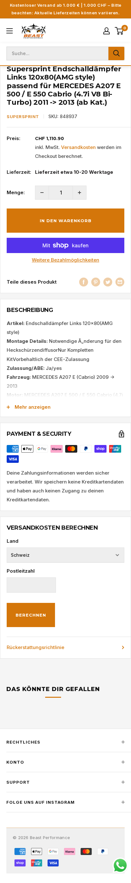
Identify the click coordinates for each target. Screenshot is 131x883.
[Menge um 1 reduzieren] (42, 192)
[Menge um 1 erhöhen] (79, 192)
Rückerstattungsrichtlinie (35, 647)
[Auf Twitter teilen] (107, 281)
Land (12, 541)
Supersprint (23, 116)
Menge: (16, 192)
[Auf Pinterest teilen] (95, 281)
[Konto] (106, 30)
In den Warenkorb (66, 220)
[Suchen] (116, 53)
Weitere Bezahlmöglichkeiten (65, 260)
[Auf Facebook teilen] (83, 281)
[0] (119, 31)
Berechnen (31, 615)
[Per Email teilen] (119, 281)
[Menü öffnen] (9, 30)
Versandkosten (78, 147)
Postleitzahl (21, 571)
